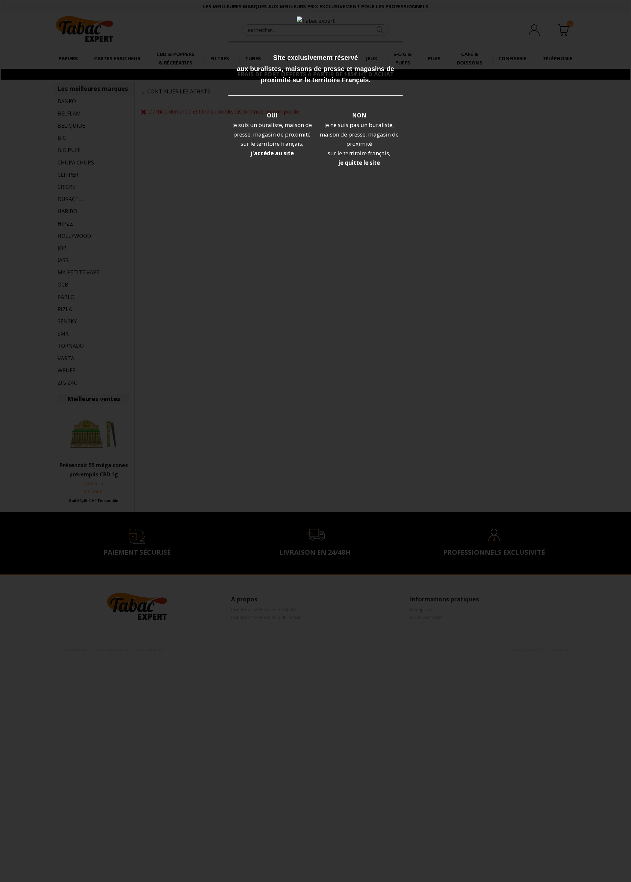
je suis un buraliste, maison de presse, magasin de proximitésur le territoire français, (272, 134)
